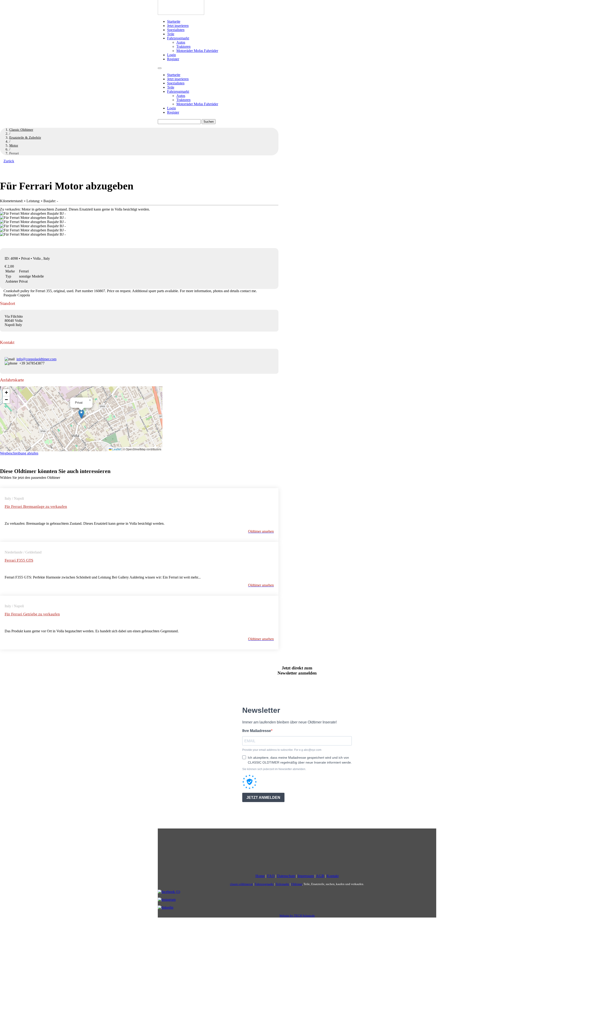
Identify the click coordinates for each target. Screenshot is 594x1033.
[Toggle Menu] (159, 68)
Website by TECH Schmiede (297, 915)
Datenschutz (286, 876)
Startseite (173, 21)
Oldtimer (296, 884)
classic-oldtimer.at (241, 884)
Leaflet (116, 449)
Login (171, 55)
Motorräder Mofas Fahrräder (197, 51)
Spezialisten (175, 30)
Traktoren (183, 46)
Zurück (8, 161)
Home (260, 876)
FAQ (270, 876)
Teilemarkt (282, 884)
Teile (170, 34)
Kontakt (333, 876)
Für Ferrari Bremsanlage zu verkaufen (36, 506)
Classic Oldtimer (21, 129)
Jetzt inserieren (178, 26)
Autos (180, 42)
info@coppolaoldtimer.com (36, 359)
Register (173, 59)
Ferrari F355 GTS (19, 560)
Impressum (306, 876)
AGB (320, 876)
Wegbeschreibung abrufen (19, 453)
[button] (81, 414)
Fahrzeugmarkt (178, 38)
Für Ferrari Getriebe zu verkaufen (32, 614)
